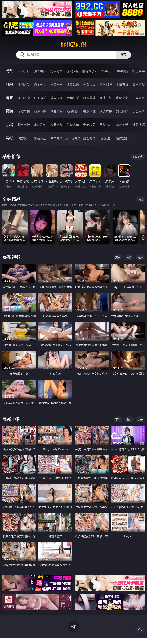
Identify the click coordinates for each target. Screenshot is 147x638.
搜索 (123, 55)
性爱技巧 (138, 125)
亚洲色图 (40, 111)
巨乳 (129, 257)
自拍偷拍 (40, 84)
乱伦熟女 (122, 98)
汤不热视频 (73, 138)
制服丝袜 (89, 98)
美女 (118, 257)
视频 (10, 84)
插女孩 (23, 138)
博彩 (10, 71)
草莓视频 (56, 138)
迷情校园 (89, 125)
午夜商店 (40, 138)
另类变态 (138, 98)
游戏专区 (73, 71)
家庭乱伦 (40, 125)
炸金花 (105, 71)
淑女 (129, 419)
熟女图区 (122, 111)
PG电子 (24, 71)
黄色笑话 (122, 125)
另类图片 (138, 111)
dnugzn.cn (73, 45)
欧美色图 (56, 111)
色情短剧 (122, 138)
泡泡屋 (105, 138)
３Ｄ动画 (73, 84)
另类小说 (106, 125)
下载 (140, 199)
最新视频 (11, 257)
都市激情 (24, 125)
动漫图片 (73, 111)
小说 (10, 124)
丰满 (118, 419)
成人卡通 (56, 98)
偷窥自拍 (24, 111)
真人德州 (40, 71)
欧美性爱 (73, 98)
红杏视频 (89, 138)
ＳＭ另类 (138, 84)
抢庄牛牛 (138, 71)
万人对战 (56, 71)
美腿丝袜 (89, 111)
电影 (10, 97)
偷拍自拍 (40, 98)
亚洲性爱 (24, 98)
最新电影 (11, 419)
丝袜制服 (106, 84)
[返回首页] (140, 629)
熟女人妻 (89, 84)
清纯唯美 (106, 111)
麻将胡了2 (89, 71)
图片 (10, 111)
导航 (10, 138)
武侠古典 (73, 125)
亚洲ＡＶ (24, 84)
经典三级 (106, 98)
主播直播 (122, 84)
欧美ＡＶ (56, 84)
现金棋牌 (122, 71)
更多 (140, 257)
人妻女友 (56, 125)
